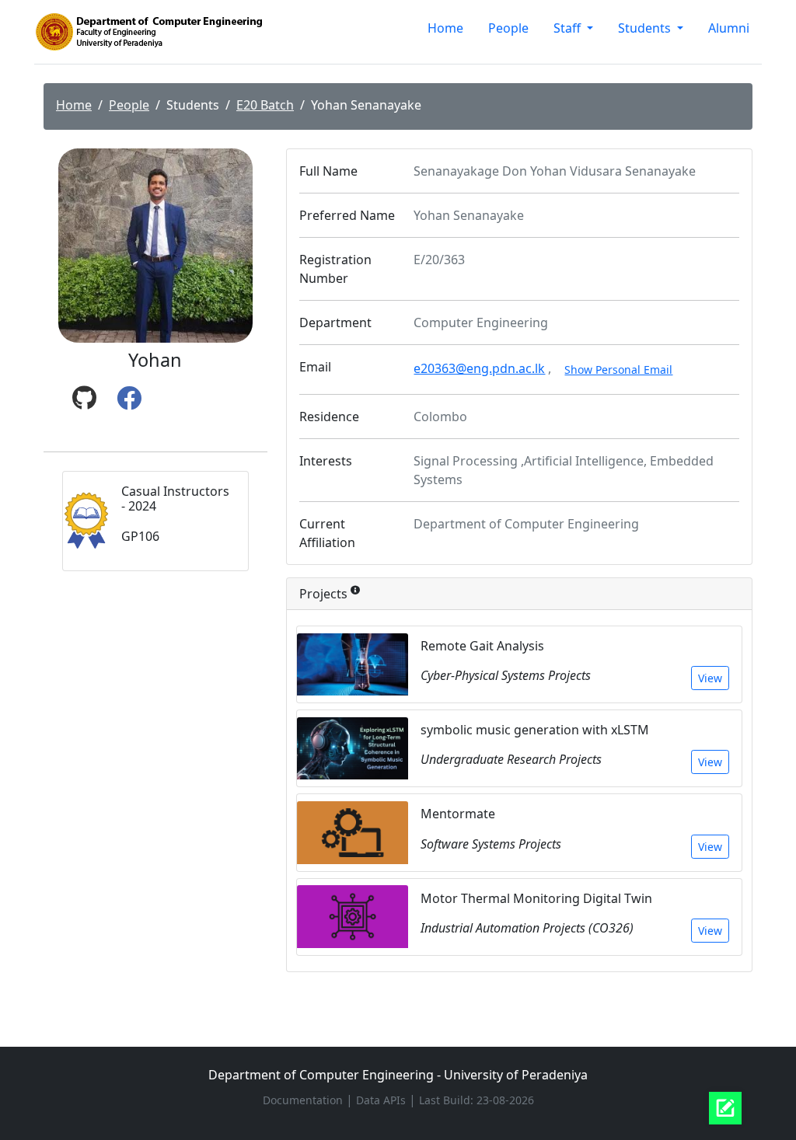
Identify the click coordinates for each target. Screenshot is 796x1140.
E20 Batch (265, 104)
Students (646, 28)
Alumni (728, 28)
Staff (568, 28)
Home (445, 28)
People (508, 28)
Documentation (304, 1100)
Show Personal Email (618, 369)
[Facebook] (129, 398)
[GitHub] (84, 398)
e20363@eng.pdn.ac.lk (479, 368)
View (710, 678)
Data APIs (382, 1100)
